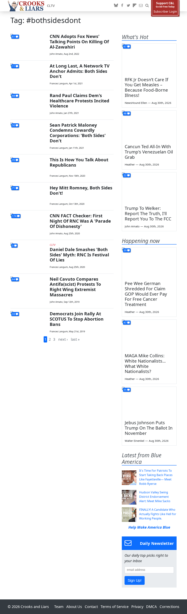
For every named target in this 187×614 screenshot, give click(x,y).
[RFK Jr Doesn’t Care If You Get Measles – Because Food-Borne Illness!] (149, 59)
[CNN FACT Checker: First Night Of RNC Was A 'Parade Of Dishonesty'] (28, 223)
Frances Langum (59, 83)
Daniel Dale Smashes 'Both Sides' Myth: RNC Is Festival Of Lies (79, 254)
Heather (130, 164)
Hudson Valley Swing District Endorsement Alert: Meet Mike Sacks (154, 496)
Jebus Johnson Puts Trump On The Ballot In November (149, 427)
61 (13, 36)
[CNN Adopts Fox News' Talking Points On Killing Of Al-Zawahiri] (28, 44)
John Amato (56, 53)
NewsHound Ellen (136, 103)
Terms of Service (115, 606)
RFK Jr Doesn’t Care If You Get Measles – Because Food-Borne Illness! (146, 87)
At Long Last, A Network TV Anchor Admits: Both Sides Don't (80, 71)
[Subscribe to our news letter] (141, 5)
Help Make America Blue (149, 527)
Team (59, 606)
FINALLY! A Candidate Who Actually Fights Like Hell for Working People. (157, 514)
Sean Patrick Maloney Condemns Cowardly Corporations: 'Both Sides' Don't (78, 133)
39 (125, 250)
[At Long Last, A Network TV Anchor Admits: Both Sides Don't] (28, 73)
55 (125, 389)
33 (13, 314)
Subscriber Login (165, 11)
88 (13, 95)
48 (125, 113)
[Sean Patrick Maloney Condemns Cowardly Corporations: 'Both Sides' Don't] (28, 132)
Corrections (169, 606)
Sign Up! (135, 580)
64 (13, 279)
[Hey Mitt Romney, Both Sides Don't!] (28, 195)
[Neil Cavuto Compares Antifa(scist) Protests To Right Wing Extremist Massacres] (28, 286)
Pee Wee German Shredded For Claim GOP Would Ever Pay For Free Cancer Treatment (146, 293)
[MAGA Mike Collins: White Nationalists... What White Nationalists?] (149, 335)
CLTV (51, 5)
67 (125, 46)
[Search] (147, 5)
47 (125, 322)
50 (13, 125)
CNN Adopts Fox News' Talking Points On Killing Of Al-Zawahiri (79, 41)
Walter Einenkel (134, 440)
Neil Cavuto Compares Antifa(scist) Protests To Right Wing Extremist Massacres (75, 287)
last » (75, 339)
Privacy (137, 606)
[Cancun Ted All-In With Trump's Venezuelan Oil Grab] (149, 126)
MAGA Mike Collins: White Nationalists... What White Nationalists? (145, 363)
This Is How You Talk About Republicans (79, 162)
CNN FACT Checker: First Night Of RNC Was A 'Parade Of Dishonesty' (80, 221)
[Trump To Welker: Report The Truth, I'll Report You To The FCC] (149, 187)
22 (125, 175)
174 (14, 216)
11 (13, 66)
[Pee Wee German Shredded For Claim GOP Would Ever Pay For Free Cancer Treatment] (149, 262)
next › (63, 339)
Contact (91, 606)
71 (13, 188)
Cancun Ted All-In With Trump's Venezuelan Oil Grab (149, 151)
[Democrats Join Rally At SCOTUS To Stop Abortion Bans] (28, 321)
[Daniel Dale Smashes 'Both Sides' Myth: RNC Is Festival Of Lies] (28, 253)
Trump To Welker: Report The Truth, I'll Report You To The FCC (148, 213)
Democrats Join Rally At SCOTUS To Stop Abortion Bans (77, 319)
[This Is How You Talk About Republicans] (28, 167)
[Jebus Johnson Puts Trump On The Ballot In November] (149, 402)
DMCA (151, 606)
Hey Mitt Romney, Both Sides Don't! (81, 190)
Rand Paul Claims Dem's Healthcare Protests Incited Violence (79, 100)
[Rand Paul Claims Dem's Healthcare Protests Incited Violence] (28, 103)
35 (13, 160)
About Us (74, 606)
